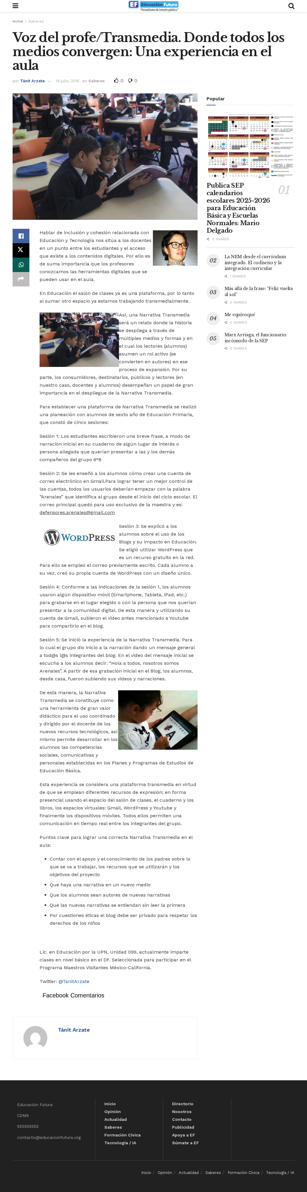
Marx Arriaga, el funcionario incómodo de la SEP (255, 337)
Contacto (182, 1119)
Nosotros (182, 1111)
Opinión (112, 1111)
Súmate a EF (185, 1142)
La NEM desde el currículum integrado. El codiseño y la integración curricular (255, 262)
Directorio (182, 1103)
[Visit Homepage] (153, 6)
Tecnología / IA (120, 1142)
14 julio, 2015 (67, 81)
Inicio (110, 1103)
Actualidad (115, 1119)
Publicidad (183, 1127)
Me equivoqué (240, 314)
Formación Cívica (122, 1135)
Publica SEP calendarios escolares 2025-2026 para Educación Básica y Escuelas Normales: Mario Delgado (238, 208)
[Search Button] (291, 6)
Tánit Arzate (32, 81)
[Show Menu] (15, 6)
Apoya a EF (183, 1135)
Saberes (36, 21)
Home (18, 21)
